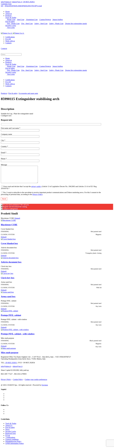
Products (8, 16)
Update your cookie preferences (36, 379)
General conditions (12, 439)
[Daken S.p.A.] (12, 33)
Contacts (8, 43)
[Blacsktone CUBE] (8, 220)
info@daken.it (6, 2)
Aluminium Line (32, 19)
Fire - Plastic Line (13, 23)
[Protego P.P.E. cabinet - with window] (15, 329)
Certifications (10, 37)
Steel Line (20, 19)
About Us (8, 425)
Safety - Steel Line (41, 23)
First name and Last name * (10, 128)
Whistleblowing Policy (13, 441)
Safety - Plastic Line (56, 23)
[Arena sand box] (7, 292)
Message (4, 165)
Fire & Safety (10, 21)
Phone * (4, 159)
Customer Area (6, 4)
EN (2, 6)
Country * (4, 146)
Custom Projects (45, 19)
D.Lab (7, 435)
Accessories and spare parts (28, 93)
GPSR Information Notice (14, 443)
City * (3, 140)
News (7, 429)
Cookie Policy (18, 379)
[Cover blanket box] (8, 239)
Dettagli (17, 218)
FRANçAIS (16, 6)
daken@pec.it (17, 2)
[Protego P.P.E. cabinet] (9, 311)
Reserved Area (10, 433)
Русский (39, 6)
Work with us (10, 41)
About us (8, 14)
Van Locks (11, 27)
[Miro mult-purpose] (8, 348)
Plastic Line (11, 19)
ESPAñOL (24, 6)
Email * (3, 152)
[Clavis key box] (7, 273)
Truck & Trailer (10, 18)
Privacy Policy (38, 194)
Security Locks (10, 25)
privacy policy (36, 186)
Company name (6, 134)
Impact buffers (57, 19)
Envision (45, 385)
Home (7, 12)
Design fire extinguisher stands (76, 23)
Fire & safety (12, 93)
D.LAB (8, 39)
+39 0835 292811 (28, 2)
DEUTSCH (32, 6)
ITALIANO (8, 6)
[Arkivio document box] (10, 258)
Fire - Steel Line (27, 23)
